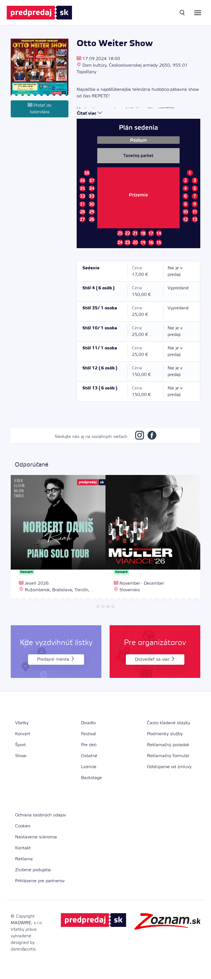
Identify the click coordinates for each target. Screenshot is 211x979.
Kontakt (23, 848)
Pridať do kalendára (41, 108)
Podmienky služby (165, 734)
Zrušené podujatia (33, 870)
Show (20, 756)
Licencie (88, 767)
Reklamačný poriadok (168, 745)
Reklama (24, 859)
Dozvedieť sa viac (153, 659)
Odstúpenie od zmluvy (169, 767)
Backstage (91, 778)
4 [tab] (113, 606)
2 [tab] (103, 606)
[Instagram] (139, 437)
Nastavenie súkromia (36, 837)
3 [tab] (108, 606)
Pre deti (88, 745)
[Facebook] (152, 437)
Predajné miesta (54, 659)
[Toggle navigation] (197, 12)
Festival (88, 734)
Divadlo (88, 723)
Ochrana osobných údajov (40, 815)
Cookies (22, 826)
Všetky (22, 723)
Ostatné (89, 756)
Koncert (22, 734)
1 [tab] (98, 606)
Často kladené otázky (168, 723)
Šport (20, 745)
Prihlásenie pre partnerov (40, 881)
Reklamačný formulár (168, 756)
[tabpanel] (58, 538)
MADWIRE (21, 923)
